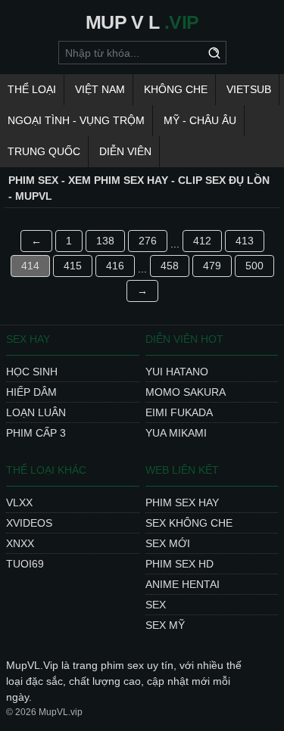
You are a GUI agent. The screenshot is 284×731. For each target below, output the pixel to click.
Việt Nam (100, 89)
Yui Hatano (176, 372)
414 (30, 266)
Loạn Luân (36, 412)
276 (148, 241)
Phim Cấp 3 (36, 433)
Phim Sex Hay (182, 502)
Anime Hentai (182, 584)
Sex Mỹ (165, 625)
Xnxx (20, 543)
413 (245, 241)
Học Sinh (32, 372)
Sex (155, 605)
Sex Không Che (189, 523)
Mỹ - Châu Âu (200, 120)
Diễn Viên (125, 151)
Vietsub (248, 89)
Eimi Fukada (179, 412)
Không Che (176, 89)
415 (73, 266)
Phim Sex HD (179, 564)
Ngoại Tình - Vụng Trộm (76, 120)
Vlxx (19, 502)
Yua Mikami (176, 433)
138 (105, 241)
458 (170, 266)
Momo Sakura (185, 392)
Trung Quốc (44, 151)
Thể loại (32, 89)
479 (212, 266)
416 (115, 266)
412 (202, 241)
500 (254, 266)
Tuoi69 (25, 564)
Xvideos (29, 523)
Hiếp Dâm (31, 392)
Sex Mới (167, 543)
